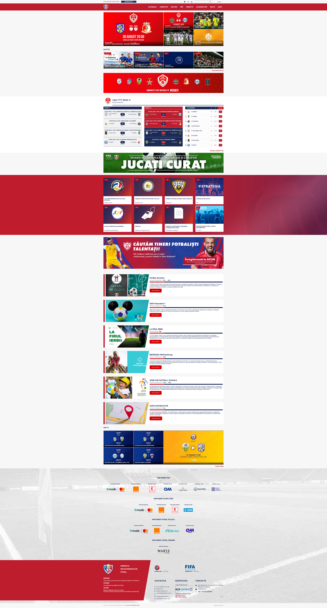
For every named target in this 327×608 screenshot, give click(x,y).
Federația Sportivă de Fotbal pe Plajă (147, 198)
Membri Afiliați (108, 202)
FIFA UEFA (198, 230)
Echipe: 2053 (159, 589)
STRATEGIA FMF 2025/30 (203, 198)
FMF (197, 202)
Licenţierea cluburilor (172, 230)
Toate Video (219, 466)
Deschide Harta (156, 418)
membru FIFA (188, 571)
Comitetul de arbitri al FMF (142, 230)
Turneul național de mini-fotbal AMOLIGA (179, 198)
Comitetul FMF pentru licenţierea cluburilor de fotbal (176, 227)
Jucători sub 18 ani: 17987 (163, 598)
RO (220, 1)
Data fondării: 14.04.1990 (163, 586)
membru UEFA (158, 571)
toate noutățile (218, 70)
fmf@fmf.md (202, 589)
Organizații (169, 202)
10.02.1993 (165, 571)
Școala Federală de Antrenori (114, 226)
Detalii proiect (156, 290)
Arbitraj (138, 226)
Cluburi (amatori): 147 (162, 591)
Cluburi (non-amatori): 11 (163, 596)
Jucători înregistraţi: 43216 (163, 594)
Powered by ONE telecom (219, 605)
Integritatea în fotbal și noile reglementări (206, 227)
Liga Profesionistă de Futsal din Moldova (114, 199)
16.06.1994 (196, 571)
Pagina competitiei (217, 151)
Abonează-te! (129, 1)
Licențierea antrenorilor (111, 230)
